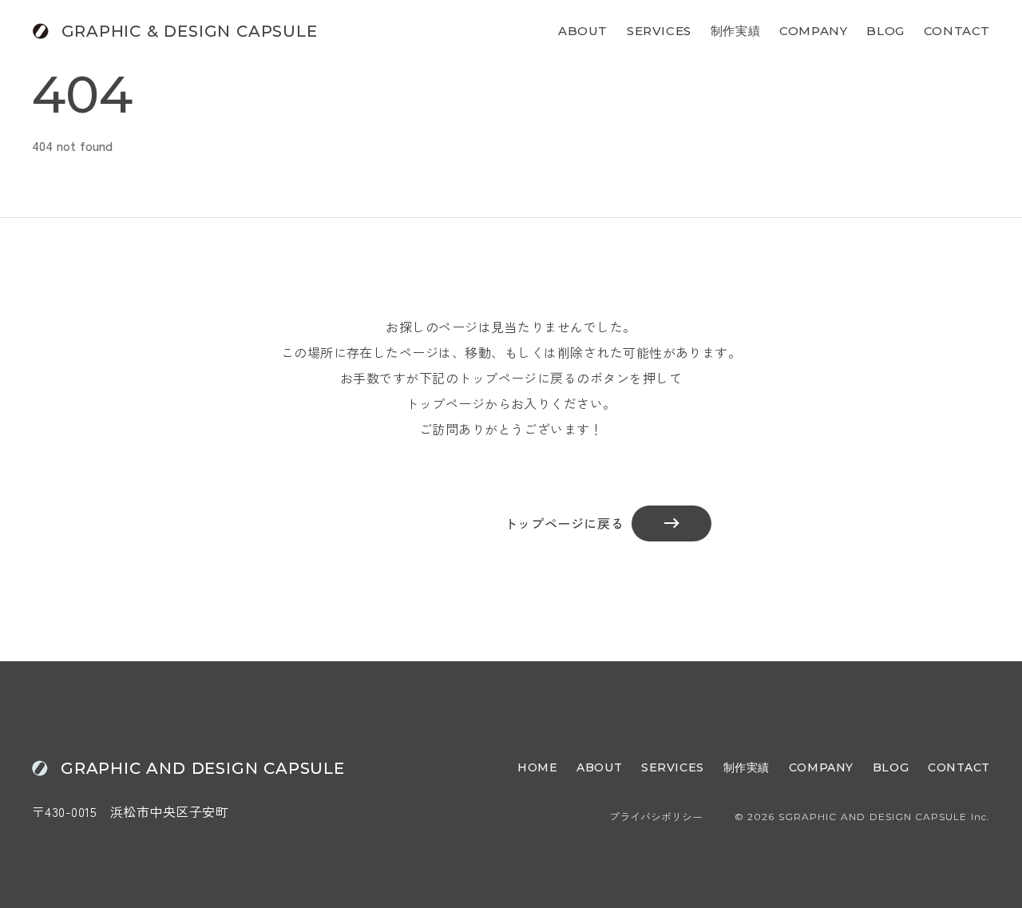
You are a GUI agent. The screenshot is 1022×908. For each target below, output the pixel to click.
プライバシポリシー (656, 817)
